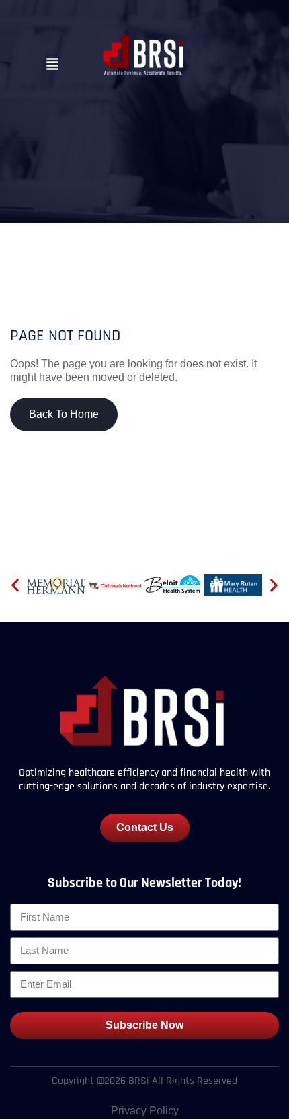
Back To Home (64, 414)
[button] (52, 64)
